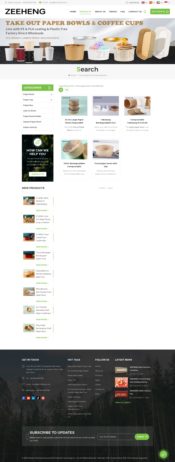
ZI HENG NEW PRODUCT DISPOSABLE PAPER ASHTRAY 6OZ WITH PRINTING (43, 201)
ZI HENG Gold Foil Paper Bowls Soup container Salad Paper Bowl (43, 219)
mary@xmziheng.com (58, 2)
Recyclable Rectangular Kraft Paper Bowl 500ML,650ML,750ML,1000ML (43, 328)
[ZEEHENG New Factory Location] (121, 370)
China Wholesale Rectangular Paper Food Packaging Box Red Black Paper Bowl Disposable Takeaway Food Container (43, 255)
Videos (113, 11)
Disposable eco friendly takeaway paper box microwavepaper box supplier (43, 274)
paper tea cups (74, 397)
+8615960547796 (29, 2)
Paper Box (28, 105)
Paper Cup (28, 100)
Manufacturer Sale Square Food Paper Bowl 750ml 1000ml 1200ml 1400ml (43, 292)
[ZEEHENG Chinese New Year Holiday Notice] (121, 382)
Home (73, 11)
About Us (100, 11)
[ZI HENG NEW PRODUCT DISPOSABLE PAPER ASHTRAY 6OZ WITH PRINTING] (29, 201)
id (169, 3)
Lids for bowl (29, 111)
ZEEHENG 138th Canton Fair (140, 392)
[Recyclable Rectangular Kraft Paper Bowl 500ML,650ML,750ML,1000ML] (29, 328)
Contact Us (135, 11)
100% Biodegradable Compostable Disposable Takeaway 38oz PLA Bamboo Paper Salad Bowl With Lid (74, 165)
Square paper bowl (32, 122)
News (97, 380)
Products (85, 11)
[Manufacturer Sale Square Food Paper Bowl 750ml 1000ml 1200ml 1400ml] (29, 291)
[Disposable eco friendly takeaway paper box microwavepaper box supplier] (29, 273)
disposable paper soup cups (79, 366)
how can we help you (38, 152)
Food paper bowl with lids (106, 165)
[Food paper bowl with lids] (106, 149)
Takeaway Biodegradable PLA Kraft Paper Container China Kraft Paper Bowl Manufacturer (106, 121)
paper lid (72, 380)
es (154, 3)
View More (41, 210)
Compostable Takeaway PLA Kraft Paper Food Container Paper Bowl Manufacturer (137, 121)
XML (108, 458)
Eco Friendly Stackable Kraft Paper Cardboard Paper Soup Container (43, 310)
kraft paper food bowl (77, 401)
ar (161, 3)
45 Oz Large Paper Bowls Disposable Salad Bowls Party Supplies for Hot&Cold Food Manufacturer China (74, 121)
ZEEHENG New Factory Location (140, 368)
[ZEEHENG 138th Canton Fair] (121, 394)
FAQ (123, 11)
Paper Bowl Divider (32, 116)
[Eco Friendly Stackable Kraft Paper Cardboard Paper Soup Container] (29, 310)
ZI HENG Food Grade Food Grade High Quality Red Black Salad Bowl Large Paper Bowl (43, 237)
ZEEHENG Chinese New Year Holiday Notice (140, 380)
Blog (97, 394)
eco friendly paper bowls (78, 371)
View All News (122, 402)
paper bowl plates (75, 375)
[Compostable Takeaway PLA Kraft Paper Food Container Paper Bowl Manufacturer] (137, 106)
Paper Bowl (28, 94)
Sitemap (101, 458)
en (146, 3)
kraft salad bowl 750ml (77, 385)
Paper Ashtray (30, 127)
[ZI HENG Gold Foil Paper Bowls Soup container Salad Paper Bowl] (29, 219)
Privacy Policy (116, 458)
